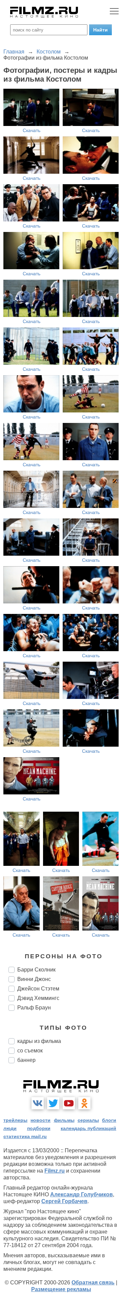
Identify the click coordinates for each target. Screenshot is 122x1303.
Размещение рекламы (61, 1289)
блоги (109, 1120)
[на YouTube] (69, 1103)
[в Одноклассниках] (84, 1103)
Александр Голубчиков (81, 1194)
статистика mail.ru (25, 1136)
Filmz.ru (54, 1171)
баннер (26, 1060)
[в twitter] (53, 1103)
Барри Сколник (36, 970)
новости (40, 1120)
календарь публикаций (88, 1128)
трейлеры (15, 1120)
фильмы (64, 1120)
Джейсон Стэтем (38, 988)
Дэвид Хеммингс (38, 998)
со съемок (30, 1050)
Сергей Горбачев (64, 1201)
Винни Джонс (34, 979)
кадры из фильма (39, 1041)
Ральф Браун (34, 1007)
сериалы (88, 1120)
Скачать (31, 130)
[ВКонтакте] (38, 1103)
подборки (38, 1128)
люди (10, 1128)
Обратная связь (93, 1282)
